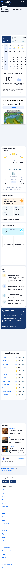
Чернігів (4, 534)
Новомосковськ (7, 371)
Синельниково (6, 384)
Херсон (4, 527)
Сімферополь (6, 523)
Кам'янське (5, 360)
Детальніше (12, 107)
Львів (3, 510)
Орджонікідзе (6, 381)
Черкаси (4, 537)
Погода (14, 1)
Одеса (3, 500)
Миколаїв (4, 513)
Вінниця (4, 520)
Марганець (5, 377)
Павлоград (5, 367)
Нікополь (5, 364)
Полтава (4, 530)
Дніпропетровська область (8, 468)
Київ (3, 489)
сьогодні (5, 481)
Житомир (4, 544)
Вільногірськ (6, 394)
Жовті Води (5, 374)
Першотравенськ (7, 391)
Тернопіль (5, 561)
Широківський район (6, 470)
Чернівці (4, 557)
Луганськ (4, 517)
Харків (4, 493)
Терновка (5, 388)
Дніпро (4, 496)
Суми (3, 540)
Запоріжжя (5, 506)
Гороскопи (21, 458)
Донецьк (4, 503)
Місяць (11, 5)
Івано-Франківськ (7, 564)
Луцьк (3, 568)
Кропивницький (6, 551)
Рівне (3, 554)
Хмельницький (6, 547)
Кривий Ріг (5, 357)
